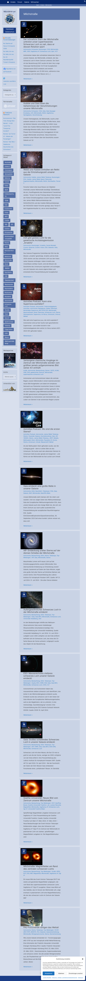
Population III (48, 440)
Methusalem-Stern (29, 440)
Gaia (44, 111)
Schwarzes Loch (8, 305)
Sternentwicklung (55, 934)
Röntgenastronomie (38, 934)
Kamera (7, 228)
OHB (6, 276)
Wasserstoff (44, 442)
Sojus (6, 314)
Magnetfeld (27, 807)
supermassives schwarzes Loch (33, 374)
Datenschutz (9, 32)
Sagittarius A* (35, 51)
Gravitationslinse (46, 436)
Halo (56, 247)
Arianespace (8, 170)
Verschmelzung (37, 115)
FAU (38, 932)
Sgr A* (25, 809)
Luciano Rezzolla (55, 805)
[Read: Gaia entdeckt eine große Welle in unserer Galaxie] (31, 476)
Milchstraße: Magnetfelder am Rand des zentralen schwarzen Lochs (40, 867)
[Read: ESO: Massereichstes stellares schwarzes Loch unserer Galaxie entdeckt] (31, 663)
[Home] (8, 2)
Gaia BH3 (38, 617)
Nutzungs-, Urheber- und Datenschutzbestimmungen (64, 977)
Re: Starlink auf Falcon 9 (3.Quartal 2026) (9, 46)
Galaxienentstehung (52, 932)
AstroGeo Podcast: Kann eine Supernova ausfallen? (37, 302)
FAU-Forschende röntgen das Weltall (41, 927)
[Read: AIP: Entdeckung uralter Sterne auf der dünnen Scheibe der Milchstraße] (31, 541)
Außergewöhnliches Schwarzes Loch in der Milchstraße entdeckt (42, 610)
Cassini (7, 182)
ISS (6, 224)
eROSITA (33, 932)
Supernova (37, 314)
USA (6, 333)
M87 (31, 873)
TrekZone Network (7, 113)
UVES (44, 685)
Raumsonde (9, 284)
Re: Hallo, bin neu (8, 51)
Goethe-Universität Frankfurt (37, 805)
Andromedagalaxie (50, 306)
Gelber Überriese (51, 308)
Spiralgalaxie (27, 115)
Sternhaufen (51, 181)
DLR (6, 190)
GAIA (33, 491)
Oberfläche (8, 272)
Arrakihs (42, 245)
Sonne (55, 440)
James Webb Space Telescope (41, 179)
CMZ (24, 372)
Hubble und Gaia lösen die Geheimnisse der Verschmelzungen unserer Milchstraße (40, 106)
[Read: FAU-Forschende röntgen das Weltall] (31, 917)
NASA (7, 268)
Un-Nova (44, 314)
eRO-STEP (26, 932)
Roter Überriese (39, 312)
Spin (52, 51)
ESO (6, 205)
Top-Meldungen (46, 803)
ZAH (39, 618)
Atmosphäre (9, 174)
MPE (24, 51)
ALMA (25, 370)
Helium (31, 438)
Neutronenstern (28, 312)
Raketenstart (9, 280)
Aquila (34, 683)
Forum (20, 2)
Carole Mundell (51, 245)
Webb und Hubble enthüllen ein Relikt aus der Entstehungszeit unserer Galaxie (41, 172)
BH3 (37, 683)
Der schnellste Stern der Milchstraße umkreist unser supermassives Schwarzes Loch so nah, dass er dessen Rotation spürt (40, 43)
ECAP (56, 930)
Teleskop (7, 325)
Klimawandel (8, 232)
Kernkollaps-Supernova (30, 310)
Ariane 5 (7, 166)
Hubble (7, 220)
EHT (53, 803)
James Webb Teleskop (44, 177)
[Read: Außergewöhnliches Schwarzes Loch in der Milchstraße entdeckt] (31, 600)
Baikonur (7, 178)
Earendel (31, 436)
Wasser (7, 337)
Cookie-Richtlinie (47, 977)
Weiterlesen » (28, 79)
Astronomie (27, 49)
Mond (6, 264)
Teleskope (46, 491)
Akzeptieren (48, 973)
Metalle (56, 438)
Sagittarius (50, 113)
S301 (28, 51)
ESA (6, 201)
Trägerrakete (9, 329)
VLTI (56, 51)
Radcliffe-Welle (45, 493)
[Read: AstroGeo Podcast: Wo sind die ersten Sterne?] (31, 419)
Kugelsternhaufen (28, 181)
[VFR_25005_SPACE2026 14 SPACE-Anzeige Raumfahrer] (10, 360)
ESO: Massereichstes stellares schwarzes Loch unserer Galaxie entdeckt (39, 676)
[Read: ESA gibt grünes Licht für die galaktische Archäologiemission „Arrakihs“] (31, 228)
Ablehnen (61, 973)
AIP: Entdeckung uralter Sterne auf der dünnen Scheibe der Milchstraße (41, 551)
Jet (48, 805)
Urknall (38, 442)
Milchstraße (8, 260)
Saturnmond (8, 300)
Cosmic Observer (28, 247)
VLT (48, 685)
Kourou (7, 243)
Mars (6, 246)
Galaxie (37, 436)
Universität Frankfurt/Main (36, 809)
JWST (51, 438)
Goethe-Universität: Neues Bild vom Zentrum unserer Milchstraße (40, 799)
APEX (58, 871)
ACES (52, 370)
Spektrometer (9, 322)
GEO (6, 216)
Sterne (58, 312)
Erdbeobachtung (9, 195)
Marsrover (8, 256)
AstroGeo (26, 308)
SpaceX (7, 318)
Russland (8, 296)
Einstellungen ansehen (76, 973)
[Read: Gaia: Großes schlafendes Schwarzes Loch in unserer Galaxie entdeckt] (31, 730)
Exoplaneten (8, 208)
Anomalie (8, 162)
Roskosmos (8, 292)
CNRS (42, 683)
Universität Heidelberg (30, 618)
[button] (82, 959)
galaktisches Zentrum (37, 372)
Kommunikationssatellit (9, 237)
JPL (12, 224)
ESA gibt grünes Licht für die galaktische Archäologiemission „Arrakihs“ (38, 240)
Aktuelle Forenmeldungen (9, 39)
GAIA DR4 (52, 746)
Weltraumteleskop (9, 342)
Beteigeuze (41, 308)
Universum (51, 314)
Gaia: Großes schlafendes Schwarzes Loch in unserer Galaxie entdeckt (41, 740)
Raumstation (9, 288)
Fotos (6, 212)
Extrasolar (34, 49)
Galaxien (51, 247)
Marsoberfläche (9, 251)
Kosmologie (42, 49)
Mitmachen (35, 2)
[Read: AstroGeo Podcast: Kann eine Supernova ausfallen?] (31, 291)
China (6, 185)
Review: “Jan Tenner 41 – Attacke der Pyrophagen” (9, 136)
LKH (32, 113)
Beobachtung (40, 370)
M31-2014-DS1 (43, 310)
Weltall (25, 316)
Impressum (80, 977)
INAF (30, 493)
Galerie (26, 2)
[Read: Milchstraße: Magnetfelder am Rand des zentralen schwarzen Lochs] (31, 856)
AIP (33, 557)
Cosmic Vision (39, 247)
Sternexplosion (28, 314)
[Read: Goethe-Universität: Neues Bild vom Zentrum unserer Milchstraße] (31, 788)
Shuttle (7, 310)
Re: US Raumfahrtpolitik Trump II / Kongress (9, 59)
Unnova (57, 314)
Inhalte (12, 2)
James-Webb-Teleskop (41, 438)
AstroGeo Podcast (29, 306)
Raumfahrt (38, 491)
